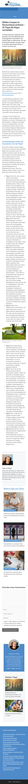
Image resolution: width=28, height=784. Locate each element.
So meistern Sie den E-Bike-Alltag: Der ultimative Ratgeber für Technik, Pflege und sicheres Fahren (13, 758)
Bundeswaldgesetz (7, 95)
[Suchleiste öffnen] (14, 12)
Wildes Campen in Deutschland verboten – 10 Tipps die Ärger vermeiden (13, 694)
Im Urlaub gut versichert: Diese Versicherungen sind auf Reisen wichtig (13, 574)
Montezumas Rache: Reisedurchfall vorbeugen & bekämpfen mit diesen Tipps (14, 515)
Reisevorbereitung (9, 510)
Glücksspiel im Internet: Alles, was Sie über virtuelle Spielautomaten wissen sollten (13, 763)
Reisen (8, 540)
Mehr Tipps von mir (14, 668)
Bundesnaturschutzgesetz (9, 93)
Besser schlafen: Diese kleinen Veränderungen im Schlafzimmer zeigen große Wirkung (14, 744)
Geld (5, 540)
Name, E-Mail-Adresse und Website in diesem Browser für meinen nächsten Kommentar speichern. (14, 623)
